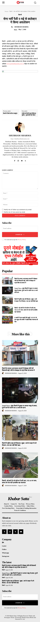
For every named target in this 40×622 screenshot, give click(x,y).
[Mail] (22, 160)
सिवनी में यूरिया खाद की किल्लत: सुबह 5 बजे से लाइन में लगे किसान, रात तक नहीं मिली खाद (18, 582)
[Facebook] (11, 35)
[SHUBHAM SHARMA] (20, 127)
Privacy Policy (22, 239)
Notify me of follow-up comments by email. (18, 209)
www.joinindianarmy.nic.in (15, 64)
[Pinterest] (21, 35)
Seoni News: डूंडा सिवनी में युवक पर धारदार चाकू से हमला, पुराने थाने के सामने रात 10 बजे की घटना (26, 290)
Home (6, 11)
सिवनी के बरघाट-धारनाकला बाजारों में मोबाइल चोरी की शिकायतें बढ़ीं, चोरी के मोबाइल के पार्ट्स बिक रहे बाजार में (25, 280)
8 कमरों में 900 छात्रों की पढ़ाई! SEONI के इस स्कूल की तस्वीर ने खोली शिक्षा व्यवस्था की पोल (26, 319)
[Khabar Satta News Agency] (21, 2)
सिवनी (11, 11)
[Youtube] (21, 531)
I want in (18, 234)
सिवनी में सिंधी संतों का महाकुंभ (10, 113)
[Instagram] (18, 160)
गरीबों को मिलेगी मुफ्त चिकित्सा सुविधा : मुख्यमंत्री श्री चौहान (29, 114)
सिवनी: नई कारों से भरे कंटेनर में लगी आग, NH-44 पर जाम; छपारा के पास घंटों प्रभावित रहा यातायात (25, 310)
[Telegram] (30, 35)
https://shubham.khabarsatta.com (20, 139)
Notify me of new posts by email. (14, 212)
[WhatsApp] (26, 35)
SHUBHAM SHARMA (21, 27)
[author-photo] (3, 373)
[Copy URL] (35, 35)
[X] (16, 35)
